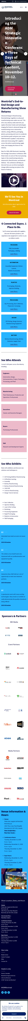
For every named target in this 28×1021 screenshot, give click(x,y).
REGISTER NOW (14, 67)
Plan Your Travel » (6, 917)
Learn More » (14, 254)
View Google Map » (6, 916)
